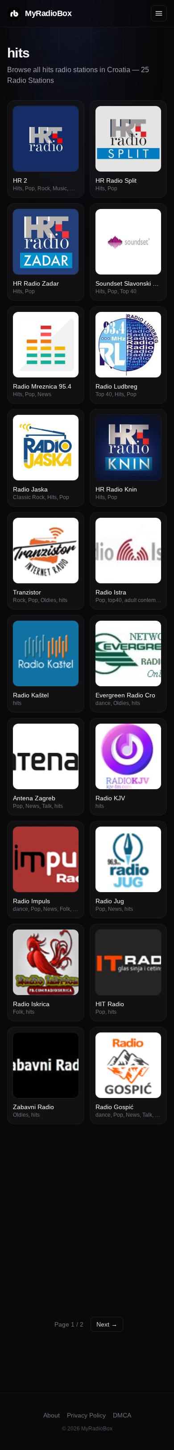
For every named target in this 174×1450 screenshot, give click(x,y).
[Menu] (159, 13)
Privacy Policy (86, 1415)
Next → (106, 1324)
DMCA (122, 1415)
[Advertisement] (87, 1216)
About (51, 1415)
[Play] (67, 118)
